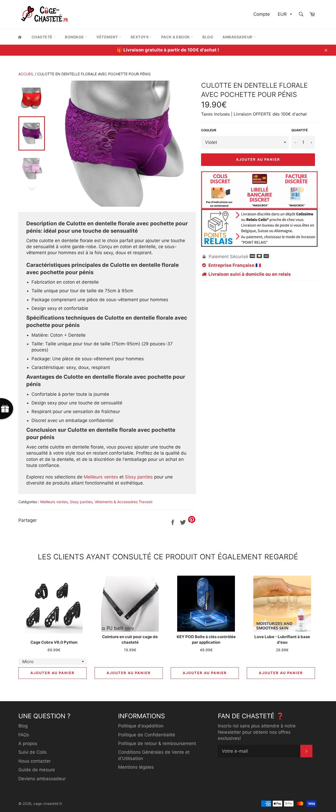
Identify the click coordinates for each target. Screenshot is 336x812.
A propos (27, 743)
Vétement (107, 37)
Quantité (299, 130)
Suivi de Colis (32, 752)
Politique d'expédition (141, 725)
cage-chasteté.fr (47, 803)
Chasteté (43, 37)
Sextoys (140, 37)
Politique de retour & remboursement (157, 743)
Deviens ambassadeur (42, 778)
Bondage (75, 37)
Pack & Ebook (176, 37)
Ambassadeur (237, 37)
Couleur (208, 130)
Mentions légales (136, 767)
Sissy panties (139, 477)
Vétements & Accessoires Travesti (123, 501)
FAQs (23, 734)
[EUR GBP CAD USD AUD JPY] (284, 14)
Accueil (26, 74)
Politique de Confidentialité (146, 734)
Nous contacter (34, 761)
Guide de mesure (36, 769)
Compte (261, 14)
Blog (207, 37)
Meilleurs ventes (101, 477)
